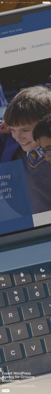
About (15, 2)
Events (28, 2)
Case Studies (24, 2)
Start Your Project (5, 390)
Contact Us (33, 2)
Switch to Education (46, 2)
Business (6, 2)
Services (10, 2)
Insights (19, 2)
